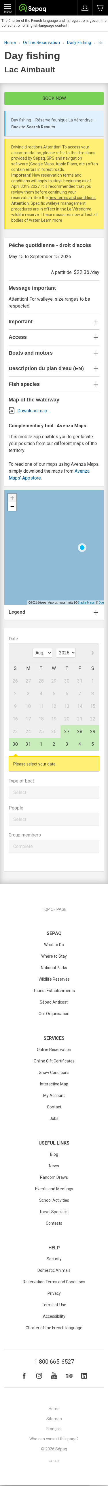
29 (92, 731)
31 (28, 744)
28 (79, 731)
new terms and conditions (72, 197)
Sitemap (54, 1419)
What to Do (54, 944)
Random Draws (54, 1177)
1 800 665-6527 (54, 1361)
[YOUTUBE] (54, 1376)
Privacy (54, 1293)
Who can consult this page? (54, 1439)
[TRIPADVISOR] (69, 1376)
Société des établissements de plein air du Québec (32, 9)
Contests (54, 1223)
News (54, 1166)
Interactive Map (54, 1084)
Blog (54, 1154)
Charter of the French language (54, 1327)
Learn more (51, 220)
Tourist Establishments (54, 990)
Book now (54, 98)
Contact (54, 1107)
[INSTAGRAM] (39, 1376)
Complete (23, 846)
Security (54, 1259)
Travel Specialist (54, 1211)
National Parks (54, 967)
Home (10, 42)
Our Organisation (54, 1013)
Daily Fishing (79, 42)
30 (15, 744)
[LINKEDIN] (84, 1376)
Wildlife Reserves (54, 979)
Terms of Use (54, 1305)
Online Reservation (41, 42)
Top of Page (54, 909)
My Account (54, 1095)
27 (66, 731)
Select (19, 792)
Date (13, 638)
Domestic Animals (54, 1270)
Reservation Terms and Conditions (54, 1282)
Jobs (54, 1118)
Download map (32, 410)
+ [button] (12, 497)
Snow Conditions (54, 1072)
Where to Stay (54, 956)
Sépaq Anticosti (54, 1002)
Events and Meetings (54, 1189)
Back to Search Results (33, 127)
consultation (11, 26)
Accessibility (54, 1316)
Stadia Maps (86, 602)
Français (54, 1429)
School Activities (54, 1200)
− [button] (12, 506)
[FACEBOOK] (24, 1376)
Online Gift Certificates (54, 1061)
